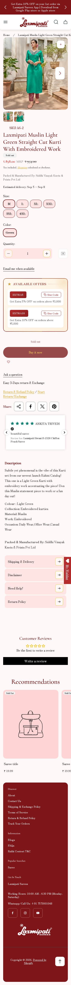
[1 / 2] (8, 116)
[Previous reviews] (6, 432)
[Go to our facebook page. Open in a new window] (12, 913)
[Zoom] (61, 44)
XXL (49, 204)
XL (36, 204)
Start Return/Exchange (24, 394)
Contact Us (14, 801)
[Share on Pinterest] (54, 406)
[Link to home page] (35, 929)
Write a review (35, 661)
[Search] (56, 22)
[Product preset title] (30, 724)
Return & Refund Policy (18, 392)
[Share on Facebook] (30, 406)
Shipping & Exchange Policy (24, 806)
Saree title (11, 764)
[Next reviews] (64, 432)
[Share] (18, 406)
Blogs (11, 840)
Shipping (22, 167)
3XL (9, 213)
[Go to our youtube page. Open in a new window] (38, 913)
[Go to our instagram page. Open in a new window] (25, 913)
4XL (22, 213)
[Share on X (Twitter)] (42, 406)
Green (10, 232)
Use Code (53, 294)
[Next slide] (65, 7)
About (11, 795)
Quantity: (9, 244)
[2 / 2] (19, 116)
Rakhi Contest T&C (19, 851)
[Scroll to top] (60, 961)
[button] (35, 432)
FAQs (11, 845)
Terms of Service (18, 812)
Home (6, 35)
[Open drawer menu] (5, 22)
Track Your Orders (19, 823)
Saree (11, 867)
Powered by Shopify (35, 961)
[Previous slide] (5, 7)
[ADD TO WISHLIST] (8, 362)
